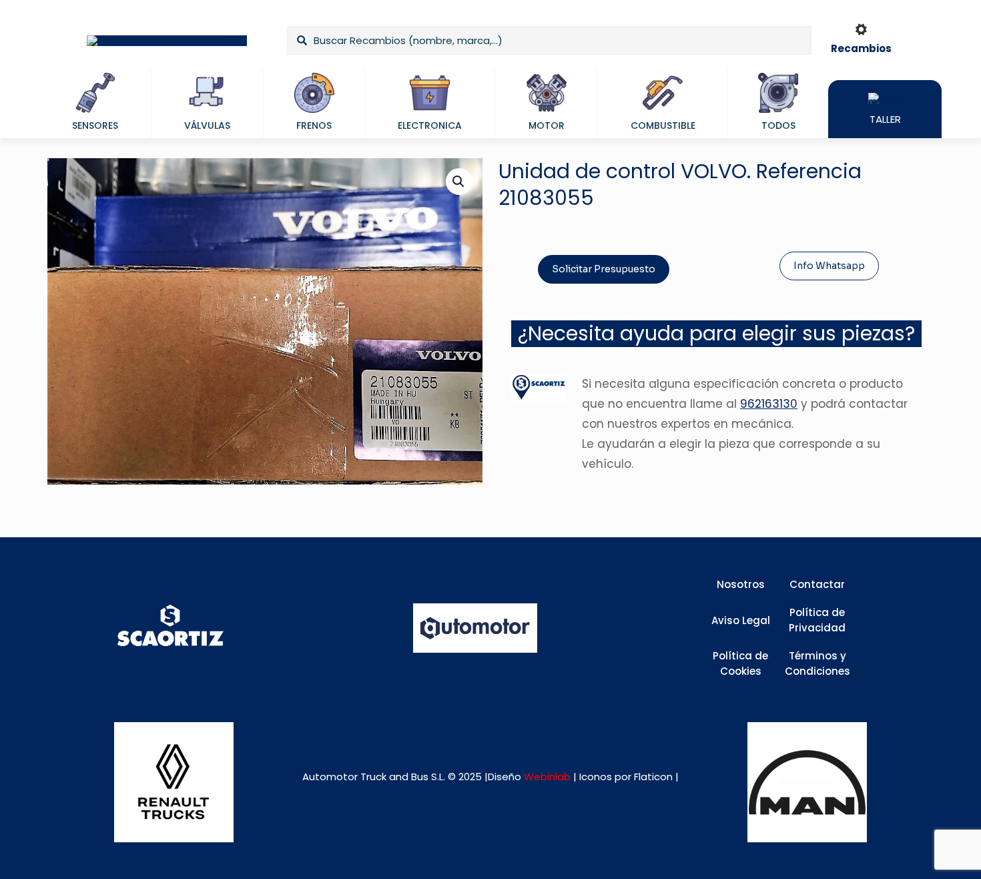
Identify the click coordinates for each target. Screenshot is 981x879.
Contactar (817, 584)
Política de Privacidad (817, 620)
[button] (459, 181)
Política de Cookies (740, 663)
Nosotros (741, 584)
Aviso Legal (740, 620)
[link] (174, 782)
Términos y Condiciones (817, 663)
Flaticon (653, 777)
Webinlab (548, 777)
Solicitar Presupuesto (603, 269)
